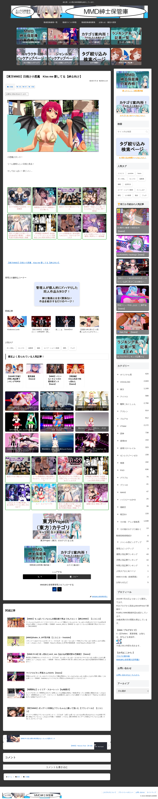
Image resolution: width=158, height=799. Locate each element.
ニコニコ (121, 173)
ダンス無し (10, 348)
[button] (74, 576)
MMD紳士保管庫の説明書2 (127, 660)
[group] (17, 325)
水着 (19, 87)
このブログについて (109, 792)
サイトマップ (151, 792)
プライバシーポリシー (125, 792)
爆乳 (64, 348)
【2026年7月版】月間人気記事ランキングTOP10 (14, 379)
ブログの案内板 (123, 656)
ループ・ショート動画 (51, 348)
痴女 (136, 195)
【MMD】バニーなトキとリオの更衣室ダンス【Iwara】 (55, 380)
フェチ (72, 348)
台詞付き (128, 184)
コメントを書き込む (57, 767)
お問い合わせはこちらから (128, 675)
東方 (25, 87)
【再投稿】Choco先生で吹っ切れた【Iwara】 (74, 380)
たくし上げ (140, 190)
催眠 (38, 348)
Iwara (139, 173)
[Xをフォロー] (59, 589)
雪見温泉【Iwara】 (32, 377)
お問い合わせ (140, 792)
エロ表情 (128, 195)
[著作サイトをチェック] (54, 589)
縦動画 (30, 348)
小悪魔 (11, 87)
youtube (130, 173)
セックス (21, 348)
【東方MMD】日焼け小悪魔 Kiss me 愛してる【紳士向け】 (33, 263)
